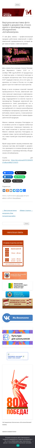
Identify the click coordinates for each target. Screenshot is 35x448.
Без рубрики (17, 198)
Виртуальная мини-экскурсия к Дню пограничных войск (9, 213)
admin (4, 198)
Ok (18, 445)
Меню (17, 4)
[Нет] (33, 442)
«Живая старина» (26, 210)
